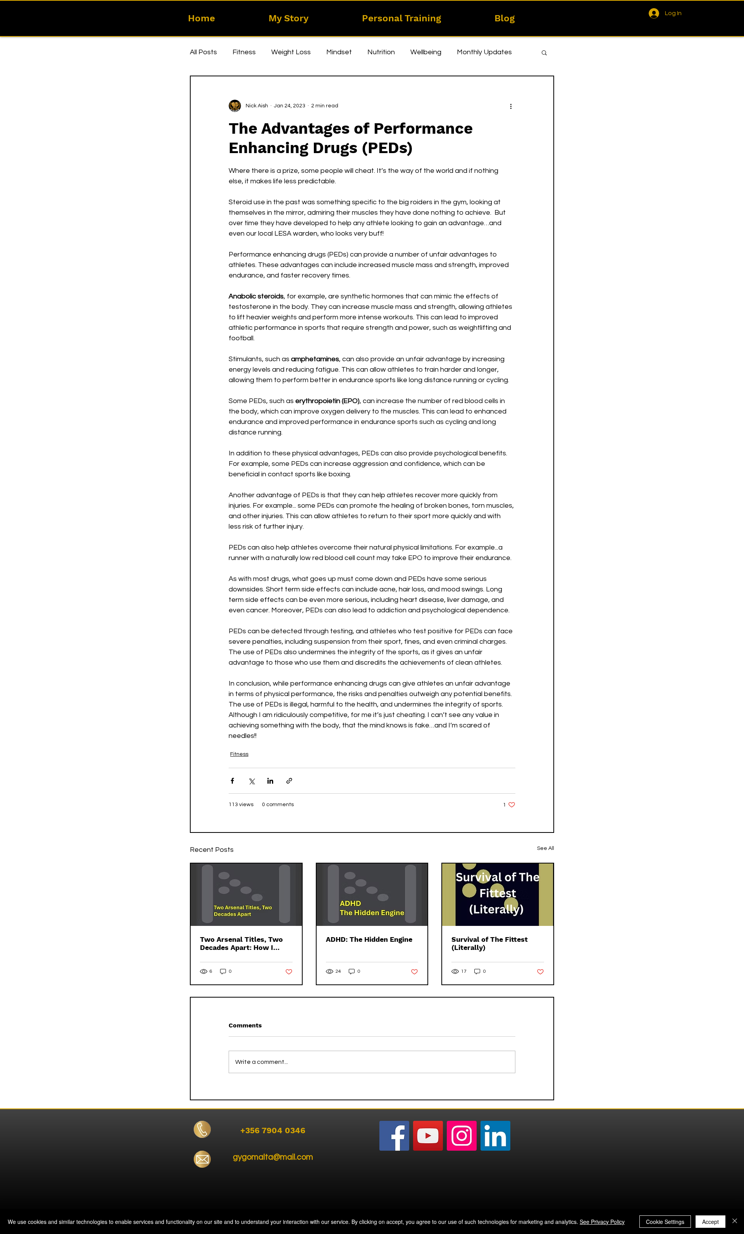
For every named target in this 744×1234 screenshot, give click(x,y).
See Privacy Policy (602, 1221)
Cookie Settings (665, 1221)
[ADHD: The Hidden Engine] (372, 894)
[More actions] (510, 105)
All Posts (203, 52)
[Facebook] (394, 1136)
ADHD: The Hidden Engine (369, 939)
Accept (710, 1221)
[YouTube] (428, 1136)
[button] (544, 52)
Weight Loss (291, 52)
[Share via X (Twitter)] (251, 780)
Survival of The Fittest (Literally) (489, 943)
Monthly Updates (484, 52)
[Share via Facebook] (232, 780)
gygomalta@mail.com (273, 1157)
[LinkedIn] (495, 1136)
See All (545, 848)
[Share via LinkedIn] (270, 780)
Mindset (339, 52)
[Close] (734, 1221)
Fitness (244, 52)
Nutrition (381, 52)
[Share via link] (289, 780)
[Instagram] (462, 1136)
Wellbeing (425, 52)
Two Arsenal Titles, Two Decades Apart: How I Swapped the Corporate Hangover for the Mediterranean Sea (241, 943)
